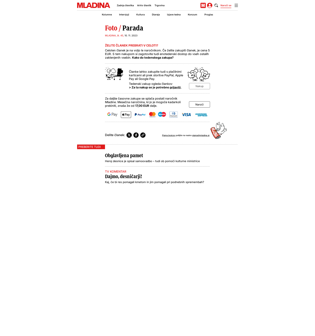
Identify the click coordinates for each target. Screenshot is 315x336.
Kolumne (107, 14)
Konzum (192, 14)
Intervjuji (124, 14)
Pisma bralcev (168, 135)
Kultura (140, 14)
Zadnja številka (125, 5)
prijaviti (175, 87)
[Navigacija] (236, 5)
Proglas (208, 14)
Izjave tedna (174, 14)
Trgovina (160, 5)
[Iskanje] (216, 5)
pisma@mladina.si (200, 135)
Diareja (156, 14)
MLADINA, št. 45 (114, 35)
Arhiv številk (144, 5)
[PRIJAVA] (209, 5)
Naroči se (225, 5)
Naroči (199, 104)
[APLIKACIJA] (203, 5)
